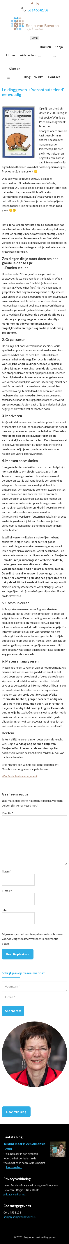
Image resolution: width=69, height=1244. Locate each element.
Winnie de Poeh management (19, 776)
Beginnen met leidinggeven (40, 1237)
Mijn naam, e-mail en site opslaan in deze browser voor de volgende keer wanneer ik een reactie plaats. (33, 938)
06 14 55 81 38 (37, 10)
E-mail (7, 890)
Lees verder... (14, 1167)
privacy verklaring (14, 1194)
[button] (39, 56)
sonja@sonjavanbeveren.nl (19, 1217)
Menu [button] (35, 38)
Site (4, 910)
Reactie (7, 813)
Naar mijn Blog (16, 1111)
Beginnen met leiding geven (35, 23)
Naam (6, 871)
